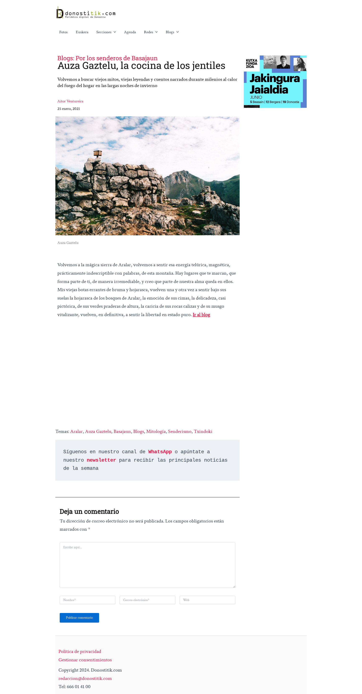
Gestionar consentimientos (85, 660)
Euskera (82, 32)
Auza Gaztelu (98, 431)
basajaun (122, 431)
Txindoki (203, 431)
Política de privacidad (79, 651)
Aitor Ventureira (70, 101)
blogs (138, 431)
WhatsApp (160, 452)
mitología (156, 431)
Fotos (63, 32)
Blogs (170, 32)
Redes (148, 32)
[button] (113, 32)
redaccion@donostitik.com (85, 678)
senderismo (179, 431)
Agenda (130, 32)
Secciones (103, 32)
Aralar (76, 431)
